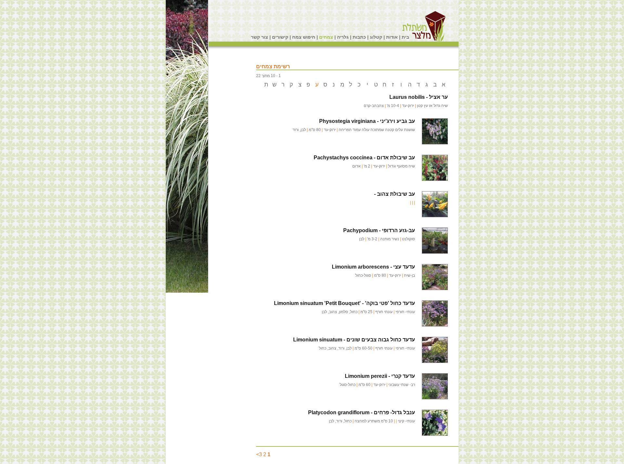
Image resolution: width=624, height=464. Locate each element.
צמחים (326, 37)
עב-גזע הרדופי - (379, 230)
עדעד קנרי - (380, 376)
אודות (392, 37)
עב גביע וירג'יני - (367, 121)
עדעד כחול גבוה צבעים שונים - (354, 339)
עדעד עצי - (373, 267)
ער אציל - (418, 97)
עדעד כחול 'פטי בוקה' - (344, 303)
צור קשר (259, 37)
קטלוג (376, 37)
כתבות (359, 37)
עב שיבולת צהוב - (394, 194)
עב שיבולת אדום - (364, 157)
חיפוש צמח (303, 37)
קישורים (280, 37)
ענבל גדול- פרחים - (361, 412)
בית (405, 37)
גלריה (343, 37)
